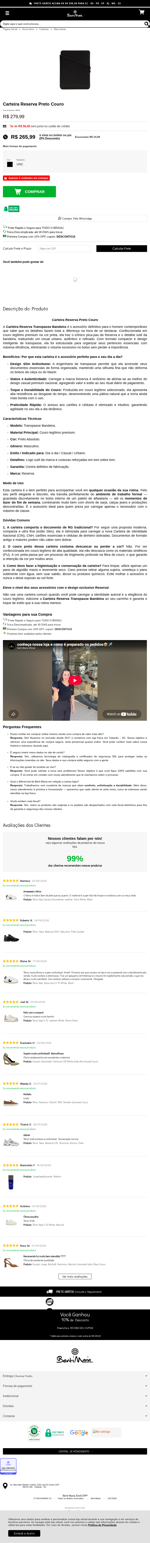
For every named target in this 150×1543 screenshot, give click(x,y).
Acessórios (28, 29)
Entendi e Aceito (24, 1533)
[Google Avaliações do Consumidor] (106, 1432)
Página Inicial (10, 29)
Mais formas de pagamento (20, 146)
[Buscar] (146, 24)
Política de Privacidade (102, 1525)
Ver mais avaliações (75, 1276)
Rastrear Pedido (23, 1376)
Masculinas (60, 29)
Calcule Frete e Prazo (17, 248)
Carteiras (44, 29)
